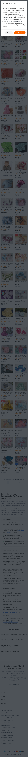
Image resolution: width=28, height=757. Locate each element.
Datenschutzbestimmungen (9, 16)
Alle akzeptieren (20, 32)
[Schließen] (25, 3)
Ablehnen (9, 32)
